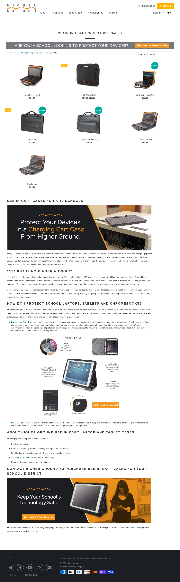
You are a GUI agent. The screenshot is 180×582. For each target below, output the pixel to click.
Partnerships (96, 13)
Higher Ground (73, 563)
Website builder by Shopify (71, 567)
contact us (134, 527)
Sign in (157, 13)
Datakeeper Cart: (19, 322)
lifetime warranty (20, 457)
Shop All (166, 6)
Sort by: (142, 54)
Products (58, 13)
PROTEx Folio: (18, 423)
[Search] (163, 13)
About (44, 13)
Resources (76, 13)
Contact (113, 13)
